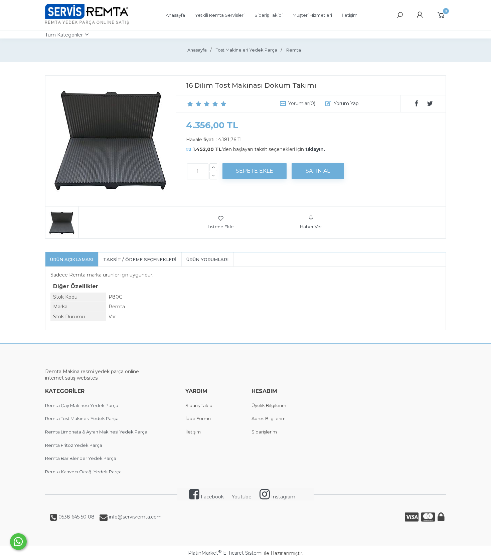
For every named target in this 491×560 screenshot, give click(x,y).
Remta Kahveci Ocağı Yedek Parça (83, 471)
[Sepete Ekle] (254, 171)
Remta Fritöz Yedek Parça (73, 445)
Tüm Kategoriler (64, 35)
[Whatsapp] (18, 541)
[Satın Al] (318, 171)
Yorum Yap (346, 103)
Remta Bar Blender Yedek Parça (80, 458)
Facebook (211, 497)
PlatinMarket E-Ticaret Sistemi (225, 553)
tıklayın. (315, 149)
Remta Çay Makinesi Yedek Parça (81, 405)
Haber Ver (311, 226)
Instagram (282, 497)
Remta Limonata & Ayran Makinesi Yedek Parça (96, 431)
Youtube (242, 497)
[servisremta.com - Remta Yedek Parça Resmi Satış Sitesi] (87, 23)
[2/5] (194, 104)
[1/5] (190, 104)
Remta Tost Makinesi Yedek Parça (82, 418)
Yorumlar (301, 103)
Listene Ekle (221, 226)
